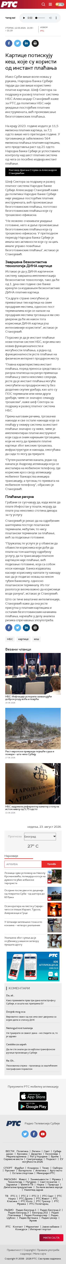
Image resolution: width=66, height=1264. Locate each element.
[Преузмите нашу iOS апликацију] (33, 1096)
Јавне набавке (50, 1226)
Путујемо (31, 1181)
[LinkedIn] (26, 43)
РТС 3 (35, 1196)
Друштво (36, 1153)
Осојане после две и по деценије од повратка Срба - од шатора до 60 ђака (24, 894)
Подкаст (51, 1159)
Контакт (18, 1226)
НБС (10, 639)
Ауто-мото (56, 1170)
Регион (36, 1151)
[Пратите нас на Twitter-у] (25, 1134)
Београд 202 (40, 1212)
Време (55, 1156)
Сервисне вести (13, 1159)
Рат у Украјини (38, 1156)
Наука (40, 1184)
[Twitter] (17, 43)
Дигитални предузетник (18, 1187)
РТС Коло (27, 1201)
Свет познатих (48, 1181)
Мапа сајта (51, 1237)
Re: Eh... (10, 1060)
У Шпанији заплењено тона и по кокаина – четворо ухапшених (23, 923)
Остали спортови (22, 1173)
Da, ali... (10, 995)
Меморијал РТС (46, 1173)
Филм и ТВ (27, 1184)
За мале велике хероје (49, 1187)
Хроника (22, 1153)
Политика (22, 1151)
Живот (23, 1179)
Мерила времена (16, 1156)
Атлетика (40, 1170)
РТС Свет (48, 1196)
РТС (8, 1226)
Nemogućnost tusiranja (19, 1028)
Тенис (45, 1167)
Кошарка (33, 1167)
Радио (9, 1210)
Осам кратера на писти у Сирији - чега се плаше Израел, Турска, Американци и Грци (24, 910)
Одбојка (57, 1167)
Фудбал (19, 1167)
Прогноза (15, 836)
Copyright (29, 1250)
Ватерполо (25, 1170)
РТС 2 (24, 1196)
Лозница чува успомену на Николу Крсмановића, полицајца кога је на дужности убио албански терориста (25, 878)
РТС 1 (14, 1196)
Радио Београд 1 (26, 1210)
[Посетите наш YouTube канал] (42, 1134)
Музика (56, 1179)
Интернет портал (40, 1229)
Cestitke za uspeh (16, 1044)
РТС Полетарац (38, 1203)
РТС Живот (42, 1198)
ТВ (6, 1196)
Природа (53, 1184)
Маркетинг (32, 1226)
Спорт (8, 1167)
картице (23, 639)
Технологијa (15, 1181)
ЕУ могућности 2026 (42, 1160)
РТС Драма (26, 1198)
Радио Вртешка (28, 1217)
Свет (47, 1151)
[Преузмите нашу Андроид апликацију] (33, 1106)
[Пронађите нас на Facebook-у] (33, 1134)
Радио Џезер (49, 1217)
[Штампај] (35, 43)
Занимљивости (39, 1179)
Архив (33, 1220)
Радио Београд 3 (18, 1212)
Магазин (10, 1179)
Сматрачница (34, 1159)
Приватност (14, 1250)
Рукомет (10, 1170)
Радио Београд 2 (50, 1210)
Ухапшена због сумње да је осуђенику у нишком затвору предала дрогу (21, 941)
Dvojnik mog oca (15, 1011)
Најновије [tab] (11, 856)
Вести (10, 1151)
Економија (51, 1153)
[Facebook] (8, 43)
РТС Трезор (43, 1201)
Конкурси (21, 1229)
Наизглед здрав (33, 1189)
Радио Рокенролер (35, 1215)
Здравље (11, 1184)
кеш (36, 639)
